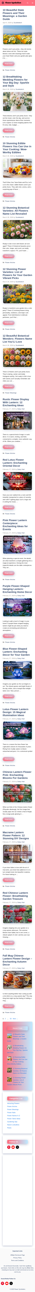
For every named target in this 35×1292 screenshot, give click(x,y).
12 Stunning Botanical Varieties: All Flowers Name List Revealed (16, 210)
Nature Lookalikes (13, 1125)
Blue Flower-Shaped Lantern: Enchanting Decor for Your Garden (16, 651)
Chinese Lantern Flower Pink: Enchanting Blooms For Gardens (17, 775)
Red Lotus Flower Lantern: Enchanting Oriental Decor (15, 462)
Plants (9, 1128)
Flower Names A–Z (13, 1115)
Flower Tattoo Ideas (13, 1119)
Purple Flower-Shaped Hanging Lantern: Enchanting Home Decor (17, 589)
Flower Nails (11, 1112)
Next (15, 1019)
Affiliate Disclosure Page (17, 1255)
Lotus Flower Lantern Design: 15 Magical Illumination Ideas (15, 712)
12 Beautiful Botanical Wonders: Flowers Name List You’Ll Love (17, 338)
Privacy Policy (17, 1257)
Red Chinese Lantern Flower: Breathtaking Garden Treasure (15, 895)
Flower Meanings (11, 393)
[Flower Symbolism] (11, 3)
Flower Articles (10, 70)
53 (11, 1019)
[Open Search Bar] (27, 3)
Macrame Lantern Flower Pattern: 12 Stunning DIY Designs (16, 835)
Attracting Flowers (13, 1103)
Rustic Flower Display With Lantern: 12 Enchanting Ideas (16, 402)
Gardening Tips (12, 1122)
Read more (8, 64)
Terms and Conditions (17, 1260)
